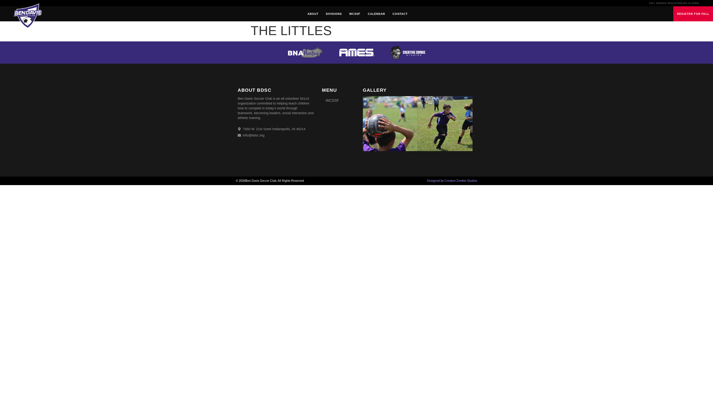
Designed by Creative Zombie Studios (452, 180)
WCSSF (354, 13)
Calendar (376, 13)
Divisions (334, 13)
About (313, 13)
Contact (400, 13)
